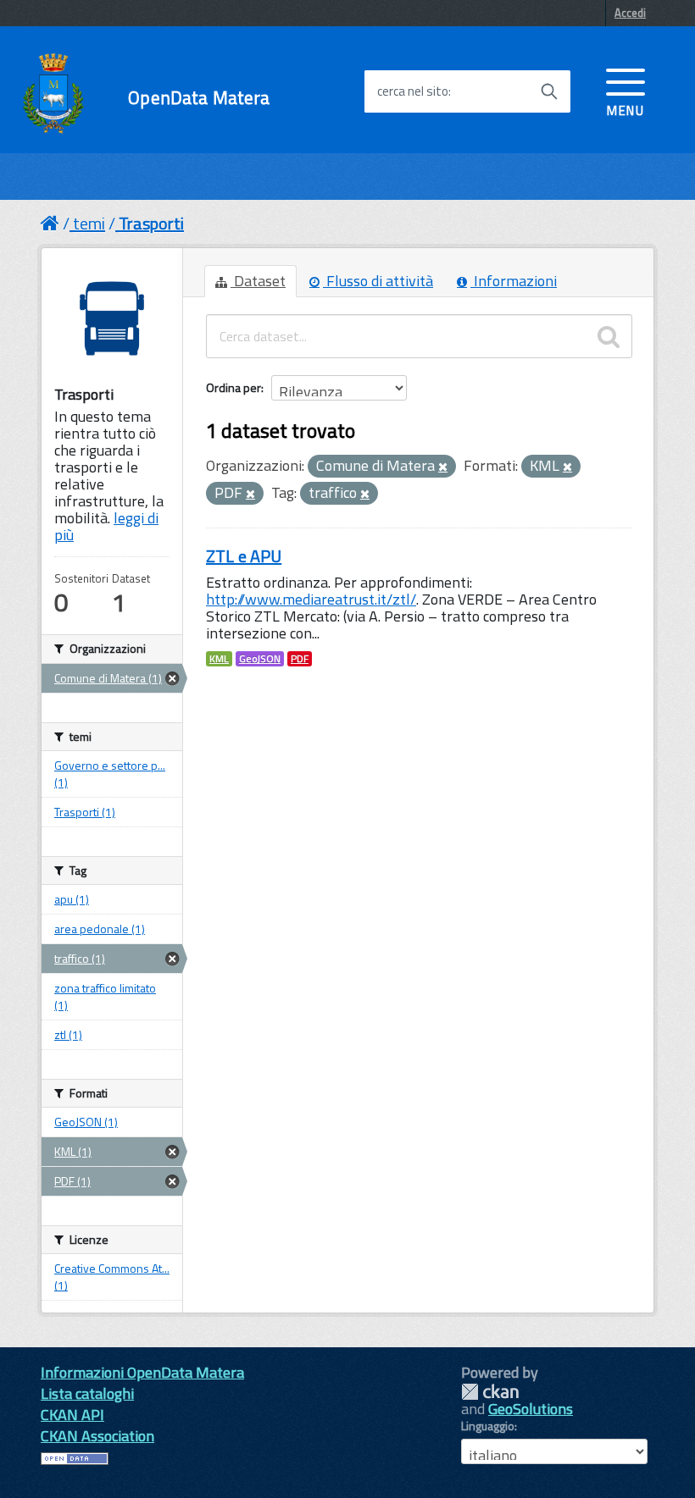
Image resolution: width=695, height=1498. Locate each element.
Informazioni (513, 280)
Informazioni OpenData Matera (142, 1372)
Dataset (258, 280)
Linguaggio (487, 1426)
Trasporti (151, 223)
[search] (609, 336)
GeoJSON (260, 658)
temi (89, 223)
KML (219, 658)
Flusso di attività (378, 280)
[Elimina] (443, 467)
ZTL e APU (243, 556)
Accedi (630, 12)
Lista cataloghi (87, 1393)
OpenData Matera (199, 98)
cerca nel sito (412, 91)
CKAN (490, 1392)
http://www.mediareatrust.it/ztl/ (311, 599)
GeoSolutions (530, 1408)
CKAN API (72, 1414)
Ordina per (233, 387)
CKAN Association (97, 1435)
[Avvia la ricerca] (549, 91)
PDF (300, 658)
